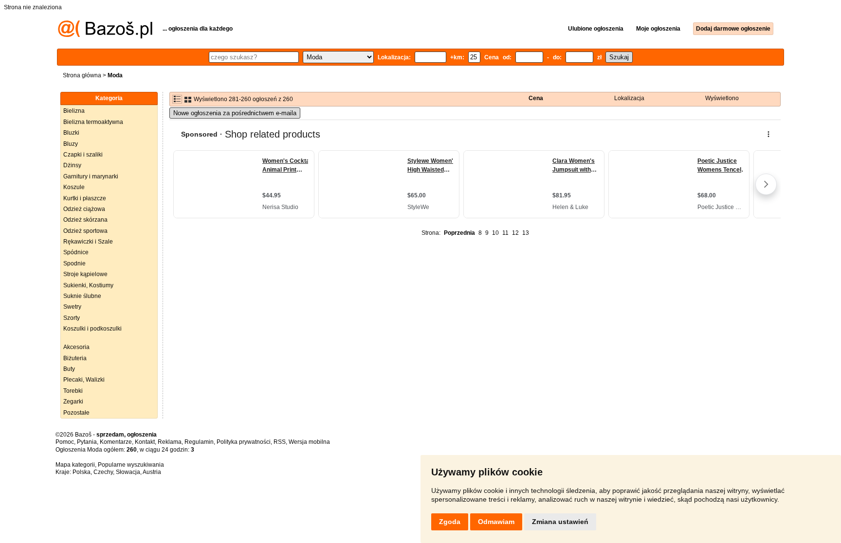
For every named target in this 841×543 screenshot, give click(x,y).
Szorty (71, 318)
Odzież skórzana (85, 219)
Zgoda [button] (449, 521)
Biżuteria (75, 358)
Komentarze (116, 441)
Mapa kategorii (75, 464)
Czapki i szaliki (83, 154)
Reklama (170, 441)
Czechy (103, 472)
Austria (152, 472)
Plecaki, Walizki (84, 379)
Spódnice (76, 252)
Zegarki (73, 401)
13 (525, 232)
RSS (280, 441)
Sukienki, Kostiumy (88, 285)
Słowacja (128, 472)
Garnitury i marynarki (90, 176)
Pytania (87, 441)
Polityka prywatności (244, 441)
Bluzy (70, 143)
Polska (82, 472)
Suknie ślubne (82, 296)
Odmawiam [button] (496, 521)
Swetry (72, 306)
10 (495, 232)
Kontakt (145, 441)
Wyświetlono (722, 98)
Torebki (73, 390)
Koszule (74, 187)
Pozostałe (76, 412)
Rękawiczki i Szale (88, 241)
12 (515, 232)
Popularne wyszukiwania (131, 464)
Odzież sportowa (85, 231)
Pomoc (64, 441)
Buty (69, 369)
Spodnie (74, 263)
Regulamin (199, 441)
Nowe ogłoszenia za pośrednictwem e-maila (234, 113)
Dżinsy (72, 165)
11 (505, 232)
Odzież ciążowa (84, 209)
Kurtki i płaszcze (84, 198)
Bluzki (71, 132)
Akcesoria (76, 347)
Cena (536, 98)
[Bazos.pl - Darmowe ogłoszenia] (105, 36)
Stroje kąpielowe (85, 274)
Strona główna (82, 75)
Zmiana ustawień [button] (560, 521)
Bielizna (74, 110)
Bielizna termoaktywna (93, 122)
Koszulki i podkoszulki (92, 328)
